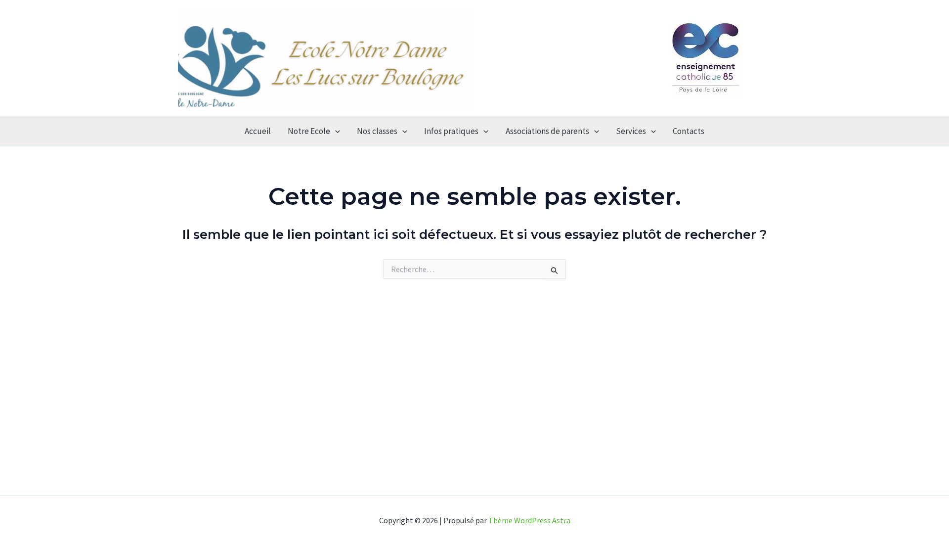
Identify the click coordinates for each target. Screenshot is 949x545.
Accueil (258, 131)
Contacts (688, 131)
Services (631, 131)
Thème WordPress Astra (529, 520)
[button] (335, 131)
